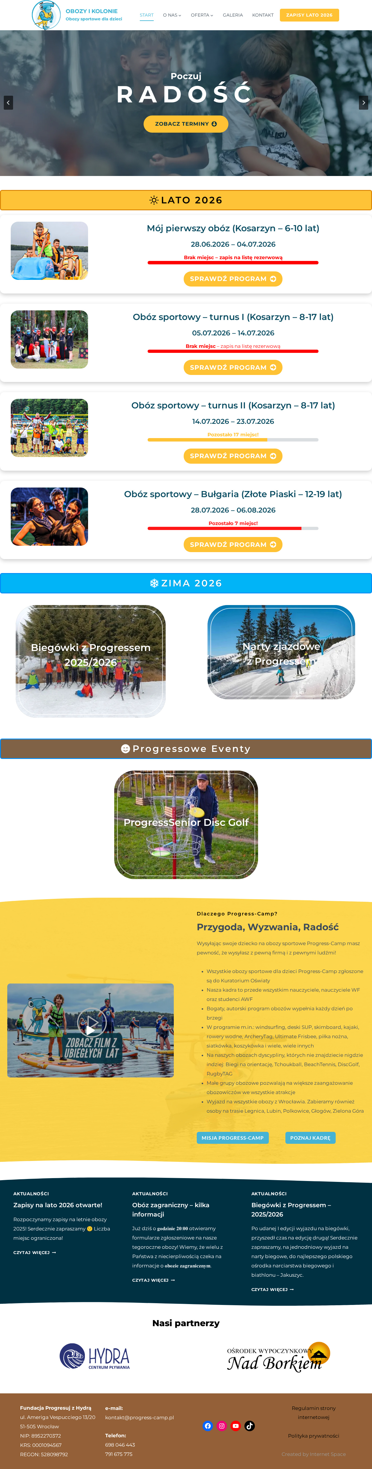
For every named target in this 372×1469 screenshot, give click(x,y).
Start (147, 15)
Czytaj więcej (34, 1252)
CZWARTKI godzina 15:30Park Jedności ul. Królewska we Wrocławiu (186, 840)
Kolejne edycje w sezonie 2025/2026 (281, 675)
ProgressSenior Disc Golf (186, 822)
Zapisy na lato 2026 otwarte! (57, 1205)
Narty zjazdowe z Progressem (281, 653)
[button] (90, 1030)
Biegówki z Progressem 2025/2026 (91, 654)
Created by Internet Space (314, 1454)
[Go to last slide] (8, 103)
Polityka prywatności (313, 1436)
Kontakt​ (263, 15)
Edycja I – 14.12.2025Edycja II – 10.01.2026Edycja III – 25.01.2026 (90, 684)
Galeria (233, 15)
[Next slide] (363, 103)
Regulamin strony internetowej (314, 1412)
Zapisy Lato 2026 (309, 15)
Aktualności (31, 1193)
